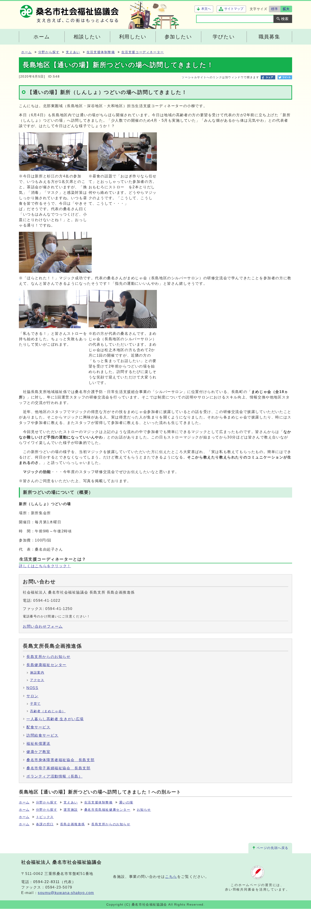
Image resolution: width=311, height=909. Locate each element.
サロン (32, 696)
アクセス (37, 680)
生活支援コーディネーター (142, 52)
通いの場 (126, 802)
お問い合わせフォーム (43, 626)
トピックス (45, 817)
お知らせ (144, 809)
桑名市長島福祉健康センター (107, 809)
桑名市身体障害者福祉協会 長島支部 (60, 760)
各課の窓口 (45, 824)
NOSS (32, 688)
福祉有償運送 (38, 743)
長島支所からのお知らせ (48, 657)
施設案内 (37, 672)
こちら (171, 877)
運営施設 (71, 809)
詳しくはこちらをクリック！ (45, 566)
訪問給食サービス (42, 735)
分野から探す (49, 52)
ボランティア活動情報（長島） (54, 776)
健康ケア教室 (38, 752)
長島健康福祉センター (46, 665)
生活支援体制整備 (101, 52)
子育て (35, 703)
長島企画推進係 (72, 824)
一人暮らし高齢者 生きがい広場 (55, 719)
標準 (274, 9)
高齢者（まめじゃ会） (48, 711)
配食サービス (38, 727)
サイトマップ (233, 8)
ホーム (26, 52)
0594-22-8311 (46, 882)
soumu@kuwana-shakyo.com (66, 893)
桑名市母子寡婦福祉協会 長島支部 (58, 768)
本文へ (206, 8)
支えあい (73, 52)
